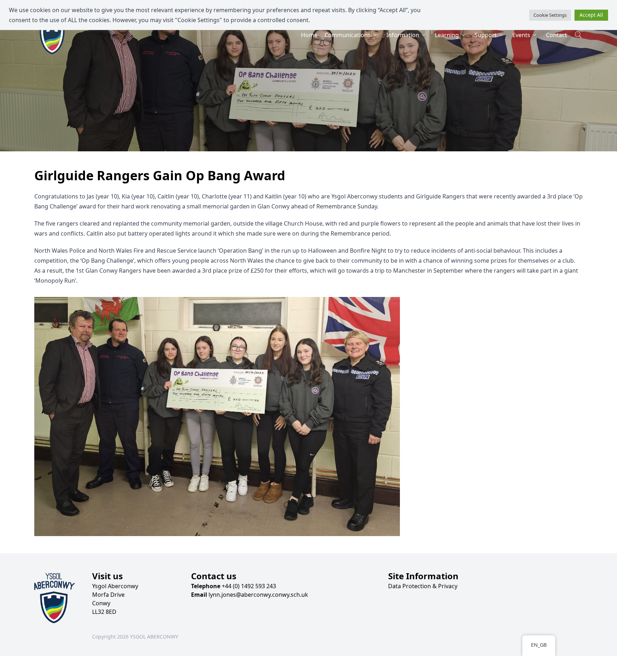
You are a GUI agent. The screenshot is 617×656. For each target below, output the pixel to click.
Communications (348, 35)
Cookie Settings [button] (550, 15)
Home (309, 35)
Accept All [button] (591, 14)
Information (402, 35)
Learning (447, 35)
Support (486, 35)
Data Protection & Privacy (422, 586)
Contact (556, 35)
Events (521, 35)
